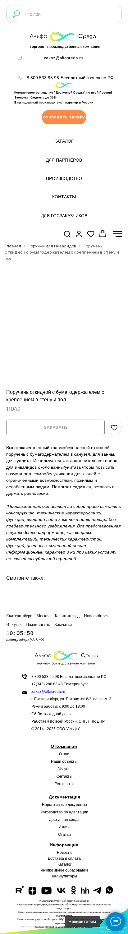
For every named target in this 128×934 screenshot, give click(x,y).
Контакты (64, 776)
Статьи (64, 834)
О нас (64, 754)
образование (77, 870)
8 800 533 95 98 (43, 77)
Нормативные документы (64, 805)
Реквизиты (64, 784)
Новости (64, 852)
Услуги (64, 769)
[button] (64, 117)
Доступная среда (64, 819)
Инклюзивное (52, 870)
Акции (64, 827)
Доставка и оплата (64, 858)
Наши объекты (64, 761)
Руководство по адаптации (64, 812)
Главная (13, 246)
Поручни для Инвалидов (52, 246)
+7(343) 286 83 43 (47, 684)
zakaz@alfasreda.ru (63, 57)
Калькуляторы (64, 876)
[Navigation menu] (117, 234)
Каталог (64, 864)
